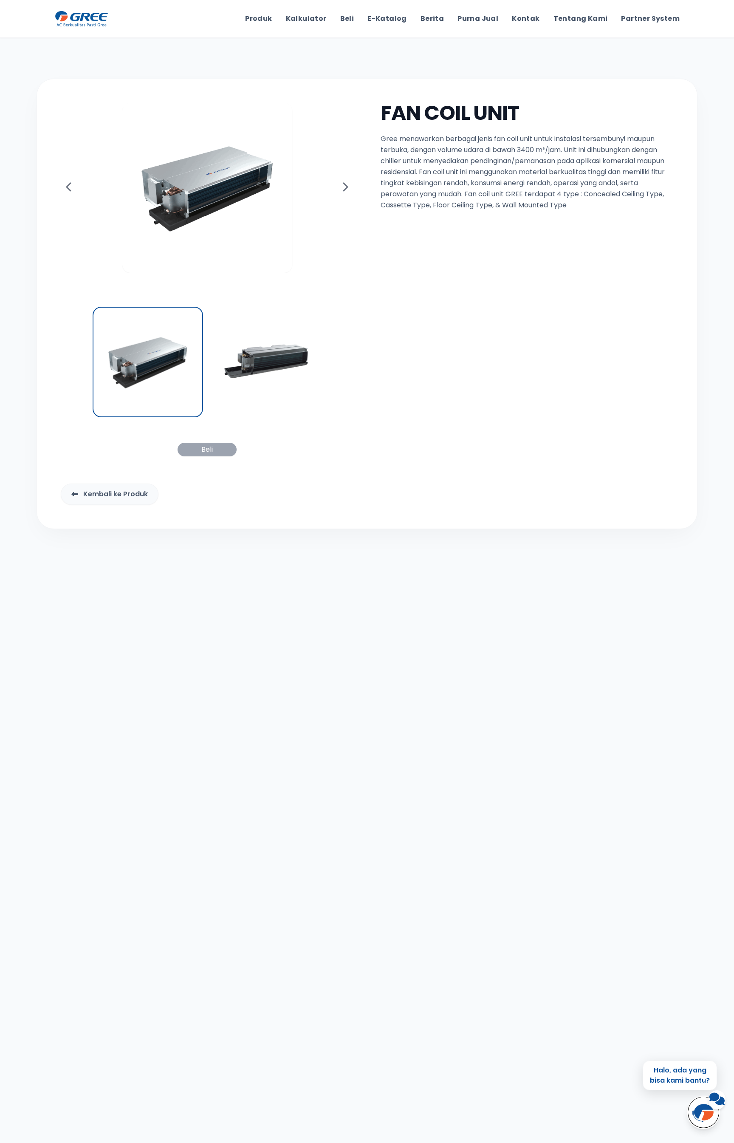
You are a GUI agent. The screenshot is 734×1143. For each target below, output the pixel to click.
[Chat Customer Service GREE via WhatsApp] (703, 1112)
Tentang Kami (580, 18)
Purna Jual (477, 18)
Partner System (650, 18)
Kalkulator (306, 18)
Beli (347, 18)
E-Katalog (387, 18)
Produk (258, 18)
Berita (432, 18)
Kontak (525, 18)
